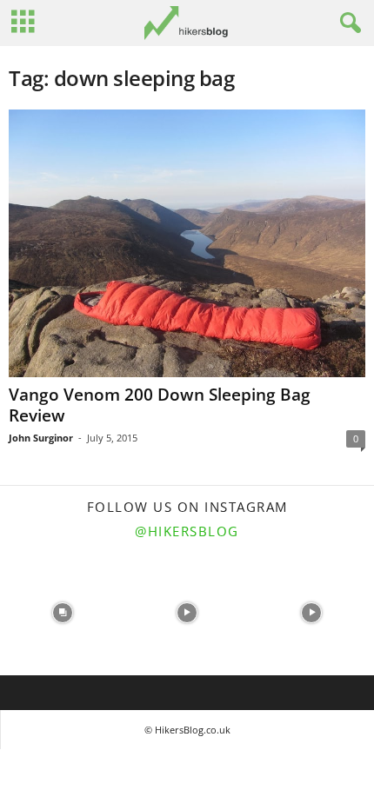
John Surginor (41, 437)
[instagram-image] (62, 613)
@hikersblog (187, 531)
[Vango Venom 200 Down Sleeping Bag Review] (187, 243)
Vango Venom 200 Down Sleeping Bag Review (160, 405)
